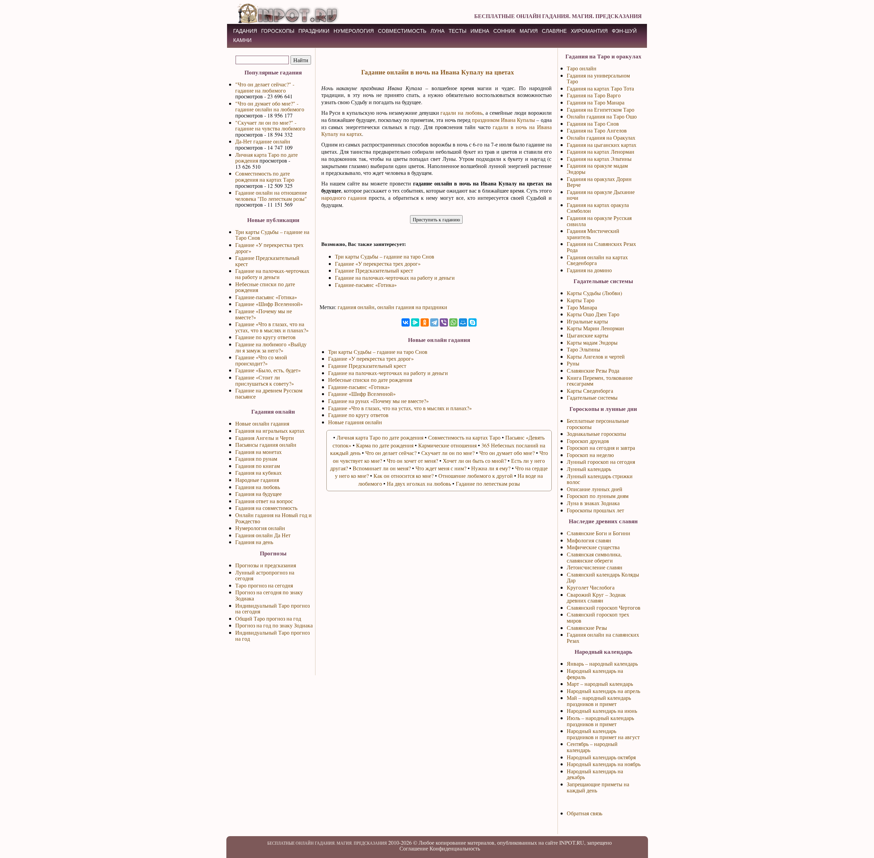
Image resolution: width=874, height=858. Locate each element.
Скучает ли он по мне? (448, 452)
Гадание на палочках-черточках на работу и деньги (272, 273)
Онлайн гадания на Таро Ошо (602, 116)
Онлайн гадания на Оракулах (601, 137)
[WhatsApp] (453, 322)
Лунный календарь (589, 468)
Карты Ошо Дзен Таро (593, 314)
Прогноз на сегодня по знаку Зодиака (269, 595)
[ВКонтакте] (405, 322)
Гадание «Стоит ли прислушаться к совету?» (264, 380)
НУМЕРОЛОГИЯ (354, 31)
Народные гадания (257, 479)
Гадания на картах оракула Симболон (598, 207)
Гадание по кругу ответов (265, 337)
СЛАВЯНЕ (554, 31)
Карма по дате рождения (384, 445)
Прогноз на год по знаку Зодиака (274, 625)
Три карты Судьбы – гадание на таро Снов (384, 256)
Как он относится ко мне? (403, 475)
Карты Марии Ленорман (595, 328)
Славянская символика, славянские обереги (594, 557)
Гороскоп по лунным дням (598, 495)
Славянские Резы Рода (593, 370)
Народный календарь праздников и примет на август (603, 734)
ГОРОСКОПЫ (277, 31)
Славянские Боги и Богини (598, 533)
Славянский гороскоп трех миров (598, 617)
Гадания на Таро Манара (595, 102)
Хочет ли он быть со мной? (474, 460)
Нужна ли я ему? (490, 468)
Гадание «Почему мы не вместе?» (263, 314)
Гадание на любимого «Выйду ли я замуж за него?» (271, 347)
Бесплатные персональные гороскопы (598, 423)
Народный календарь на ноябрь (603, 763)
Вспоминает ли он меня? (382, 468)
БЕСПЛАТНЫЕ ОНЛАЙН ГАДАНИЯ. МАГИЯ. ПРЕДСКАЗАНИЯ (558, 16)
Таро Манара (582, 307)
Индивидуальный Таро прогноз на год (272, 635)
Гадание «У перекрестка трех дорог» (269, 247)
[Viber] (444, 322)
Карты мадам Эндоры (592, 342)
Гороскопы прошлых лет (595, 510)
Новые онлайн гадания (262, 423)
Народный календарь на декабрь (595, 774)
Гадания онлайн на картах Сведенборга (597, 260)
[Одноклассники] (425, 322)
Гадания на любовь (257, 486)
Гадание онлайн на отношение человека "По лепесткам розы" (271, 195)
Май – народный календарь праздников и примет (599, 700)
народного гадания (344, 197)
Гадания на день (254, 541)
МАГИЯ (529, 31)
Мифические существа (593, 547)
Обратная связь (584, 813)
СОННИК (504, 31)
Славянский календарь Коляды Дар (603, 577)
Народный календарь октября (601, 757)
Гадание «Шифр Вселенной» (269, 303)
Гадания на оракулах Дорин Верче (599, 182)
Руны (573, 363)
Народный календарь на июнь (602, 710)
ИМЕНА (479, 31)
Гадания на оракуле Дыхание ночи (601, 195)
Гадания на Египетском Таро (600, 109)
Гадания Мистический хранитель (593, 233)
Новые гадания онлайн (355, 422)
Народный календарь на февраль (595, 673)
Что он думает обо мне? (507, 452)
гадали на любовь (461, 112)
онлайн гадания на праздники (412, 306)
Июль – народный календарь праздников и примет (600, 721)
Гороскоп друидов (588, 440)
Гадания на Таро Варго (594, 95)
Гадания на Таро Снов (593, 123)
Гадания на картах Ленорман (600, 151)
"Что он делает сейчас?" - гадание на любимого (264, 87)
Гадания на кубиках (258, 472)
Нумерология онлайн (260, 527)
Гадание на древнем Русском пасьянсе (268, 393)
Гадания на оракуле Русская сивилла (599, 220)
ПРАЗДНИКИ (313, 31)
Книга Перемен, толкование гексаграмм (600, 380)
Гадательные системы (592, 397)
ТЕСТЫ (457, 31)
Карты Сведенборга (590, 390)
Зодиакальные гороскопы (596, 433)
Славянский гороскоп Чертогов (603, 607)
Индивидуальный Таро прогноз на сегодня (272, 608)
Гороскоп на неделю (590, 454)
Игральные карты (587, 321)
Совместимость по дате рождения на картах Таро (264, 176)
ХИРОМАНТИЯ (589, 31)
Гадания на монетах (258, 451)
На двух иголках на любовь (419, 483)
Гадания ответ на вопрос (264, 500)
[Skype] (472, 322)
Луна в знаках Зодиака (593, 503)
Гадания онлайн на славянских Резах (603, 637)
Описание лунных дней (594, 489)
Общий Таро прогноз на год (268, 618)
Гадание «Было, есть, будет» (268, 370)
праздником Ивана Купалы (503, 119)
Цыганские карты (587, 335)
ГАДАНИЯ (245, 31)
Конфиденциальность (454, 848)
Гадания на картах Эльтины (599, 158)
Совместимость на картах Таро (464, 437)
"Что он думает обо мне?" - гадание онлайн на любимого (269, 106)
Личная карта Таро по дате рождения (266, 157)
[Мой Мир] (463, 322)
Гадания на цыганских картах (601, 144)
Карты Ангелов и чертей (596, 356)
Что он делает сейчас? (391, 452)
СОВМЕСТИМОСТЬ (402, 31)
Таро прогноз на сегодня (264, 585)
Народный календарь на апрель (603, 690)
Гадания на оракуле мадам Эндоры (597, 168)
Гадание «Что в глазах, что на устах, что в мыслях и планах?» (272, 327)
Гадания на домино (589, 270)
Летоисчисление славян (594, 567)
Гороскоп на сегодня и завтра (601, 447)
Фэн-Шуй (624, 31)
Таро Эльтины (583, 349)
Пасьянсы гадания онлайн (265, 444)
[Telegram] (434, 322)
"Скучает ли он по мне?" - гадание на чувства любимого (270, 125)
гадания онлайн (356, 306)
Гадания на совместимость (266, 507)
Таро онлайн (581, 68)
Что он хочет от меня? (412, 460)
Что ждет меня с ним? (440, 468)
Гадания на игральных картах (270, 430)
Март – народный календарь (600, 683)
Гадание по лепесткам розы (488, 483)
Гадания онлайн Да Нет (263, 535)
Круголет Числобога (591, 587)
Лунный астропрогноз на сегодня (264, 575)
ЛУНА (438, 31)
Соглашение (413, 848)
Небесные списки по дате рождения (265, 287)
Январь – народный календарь (602, 663)
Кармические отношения (447, 445)
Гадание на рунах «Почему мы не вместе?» (378, 400)
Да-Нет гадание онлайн (262, 141)
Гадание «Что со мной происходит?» (261, 360)
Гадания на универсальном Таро (598, 78)
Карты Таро (580, 300)
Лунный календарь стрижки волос (600, 479)
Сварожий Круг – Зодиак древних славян (596, 597)
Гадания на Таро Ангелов (597, 130)
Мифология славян (589, 540)
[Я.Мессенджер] (415, 322)
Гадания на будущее (258, 493)
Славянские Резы (587, 627)
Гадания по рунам (256, 458)
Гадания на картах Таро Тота (600, 88)
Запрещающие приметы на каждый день (598, 787)
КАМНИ (242, 40)
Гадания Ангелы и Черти (264, 437)
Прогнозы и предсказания (265, 565)
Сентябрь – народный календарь (592, 746)
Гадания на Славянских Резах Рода (601, 246)
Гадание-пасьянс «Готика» (266, 297)
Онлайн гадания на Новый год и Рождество (273, 518)
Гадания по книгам (257, 465)
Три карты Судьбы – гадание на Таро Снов (272, 234)
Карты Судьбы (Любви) (594, 292)
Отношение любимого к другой (475, 475)
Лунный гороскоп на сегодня (601, 461)
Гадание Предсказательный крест (267, 260)
